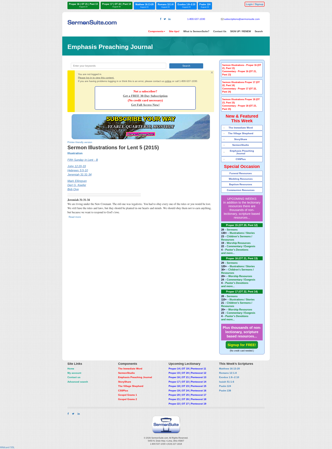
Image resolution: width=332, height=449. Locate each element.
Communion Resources (241, 190)
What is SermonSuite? (196, 31)
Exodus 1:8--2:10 (186, 5)
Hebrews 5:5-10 (77, 170)
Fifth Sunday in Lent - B (82, 160)
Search (259, 31)
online (168, 81)
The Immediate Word (241, 127)
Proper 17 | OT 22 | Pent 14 (116, 5)
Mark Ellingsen (77, 181)
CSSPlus (241, 159)
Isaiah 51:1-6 (226, 381)
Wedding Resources (241, 178)
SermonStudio (240, 145)
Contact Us (219, 31)
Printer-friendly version (79, 142)
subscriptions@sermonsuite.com (242, 19)
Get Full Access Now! (145, 105)
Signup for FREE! (242, 345)
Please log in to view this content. (96, 77)
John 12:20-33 (76, 166)
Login (249, 4)
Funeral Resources (240, 173)
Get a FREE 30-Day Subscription (145, 96)
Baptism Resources (240, 184)
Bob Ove (73, 189)
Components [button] (155, 31)
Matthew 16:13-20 (144, 5)
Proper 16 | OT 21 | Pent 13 (83, 5)
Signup (259, 4)
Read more (75, 217)
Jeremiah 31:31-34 (79, 174)
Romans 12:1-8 (165, 5)
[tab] (242, 69)
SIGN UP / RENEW (240, 31)
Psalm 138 (225, 390)
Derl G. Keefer (76, 185)
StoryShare (240, 139)
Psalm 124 (204, 5)
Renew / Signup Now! (140, 134)
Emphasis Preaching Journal (242, 152)
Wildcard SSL (7, 447)
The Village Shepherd (240, 133)
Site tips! (174, 31)
